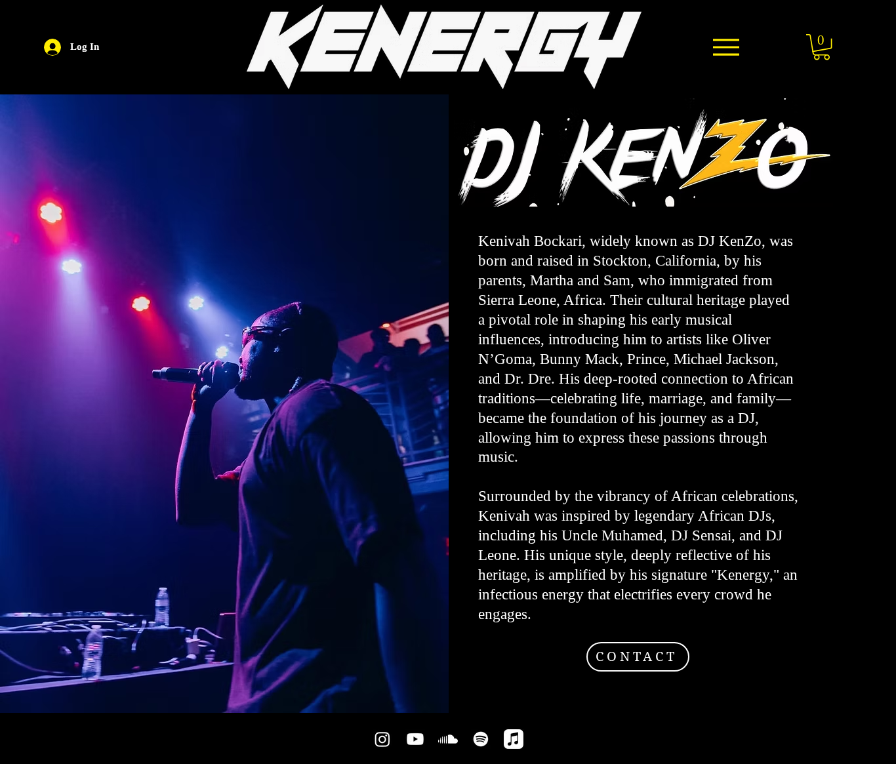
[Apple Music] (513, 739)
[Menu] (726, 47)
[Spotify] (481, 739)
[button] (821, 47)
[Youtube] (415, 739)
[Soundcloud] (448, 739)
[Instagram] (382, 739)
